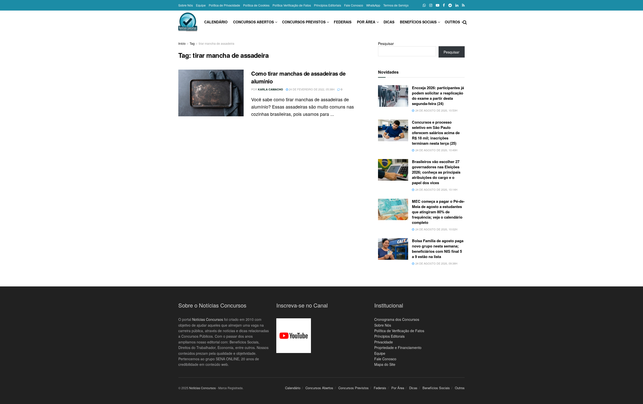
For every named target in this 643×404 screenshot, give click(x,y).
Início (182, 43)
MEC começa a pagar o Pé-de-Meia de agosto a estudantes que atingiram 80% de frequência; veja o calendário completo (438, 211)
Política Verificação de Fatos (292, 5)
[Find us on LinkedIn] (456, 5)
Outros (452, 21)
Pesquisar (386, 43)
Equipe (201, 5)
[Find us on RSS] (463, 5)
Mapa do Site (384, 364)
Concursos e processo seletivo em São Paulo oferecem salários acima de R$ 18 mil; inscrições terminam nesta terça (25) (436, 132)
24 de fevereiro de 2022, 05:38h (311, 89)
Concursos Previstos (304, 21)
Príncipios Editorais (389, 336)
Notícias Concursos (207, 319)
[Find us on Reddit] (450, 5)
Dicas (389, 21)
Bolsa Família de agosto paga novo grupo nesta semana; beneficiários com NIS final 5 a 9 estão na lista (437, 248)
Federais (342, 21)
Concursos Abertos (253, 21)
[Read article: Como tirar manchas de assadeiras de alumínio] (211, 93)
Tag (192, 43)
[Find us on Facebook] (444, 5)
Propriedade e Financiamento (397, 347)
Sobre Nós (185, 5)
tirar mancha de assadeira (216, 43)
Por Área (366, 21)
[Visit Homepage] (187, 22)
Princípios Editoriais (327, 5)
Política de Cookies (256, 5)
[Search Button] (465, 22)
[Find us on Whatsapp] (424, 5)
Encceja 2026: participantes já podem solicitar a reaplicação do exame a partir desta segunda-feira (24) (438, 95)
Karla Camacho (270, 89)
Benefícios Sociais (418, 21)
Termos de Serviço (396, 5)
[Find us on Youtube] (437, 5)
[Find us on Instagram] (430, 5)
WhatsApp (373, 5)
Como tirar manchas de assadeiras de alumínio (298, 77)
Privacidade (383, 341)
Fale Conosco (353, 5)
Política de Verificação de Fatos (399, 330)
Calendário (216, 21)
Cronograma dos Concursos (396, 319)
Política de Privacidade (224, 5)
